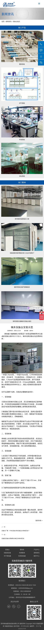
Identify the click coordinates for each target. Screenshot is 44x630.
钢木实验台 (17, 336)
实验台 (7, 549)
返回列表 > (39, 520)
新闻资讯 (8, 21)
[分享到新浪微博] (8, 606)
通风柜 (22, 549)
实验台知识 (16, 21)
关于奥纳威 (7, 556)
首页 (3, 21)
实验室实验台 (9, 626)
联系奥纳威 (22, 556)
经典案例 (22, 553)
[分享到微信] (13, 606)
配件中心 (36, 556)
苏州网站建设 (25, 626)
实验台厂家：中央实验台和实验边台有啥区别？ (15, 530)
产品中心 (36, 549)
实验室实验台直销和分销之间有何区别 (13, 538)
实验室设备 (7, 553)
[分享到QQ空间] (18, 606)
